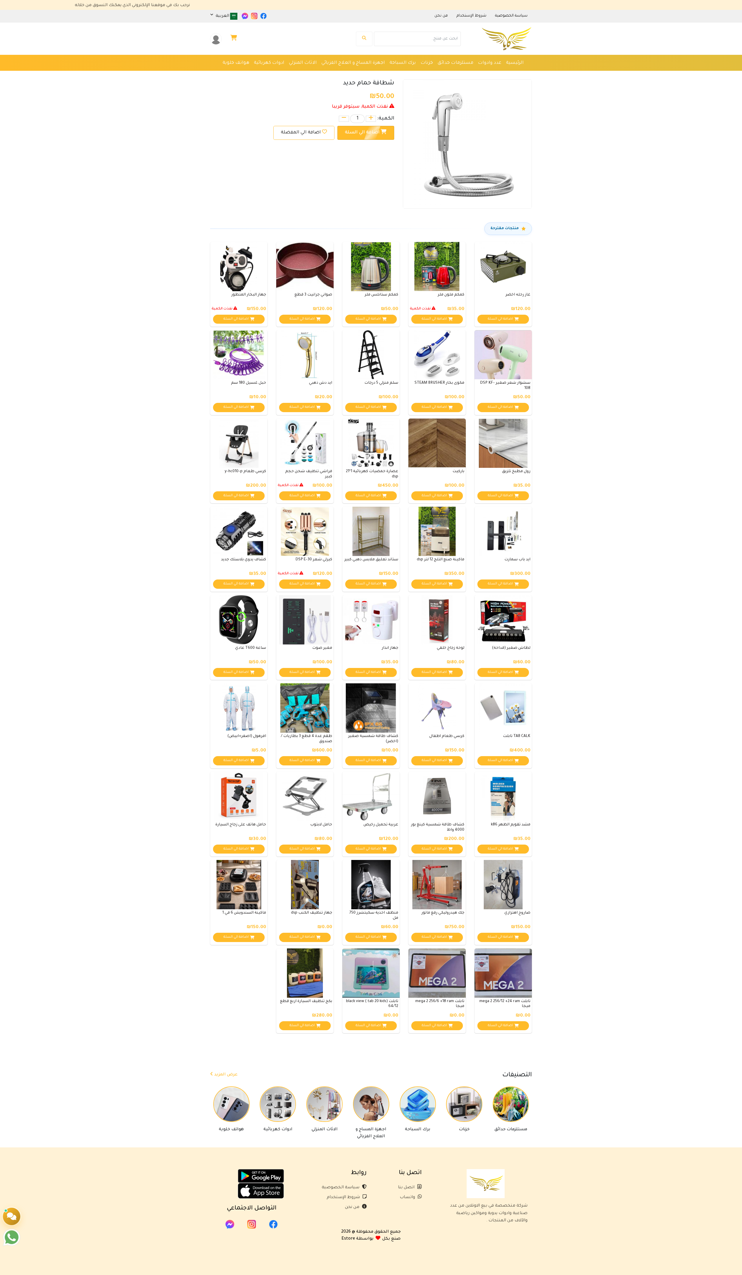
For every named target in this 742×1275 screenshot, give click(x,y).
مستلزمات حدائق (455, 63)
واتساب (408, 1197)
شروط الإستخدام (344, 1197)
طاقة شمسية (397, 75)
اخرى (519, 75)
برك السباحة (403, 63)
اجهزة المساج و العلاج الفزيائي (353, 63)
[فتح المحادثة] (11, 1216)
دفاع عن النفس (361, 75)
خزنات (427, 63)
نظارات (501, 75)
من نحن (353, 1207)
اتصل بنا (407, 1187)
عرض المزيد (225, 1075)
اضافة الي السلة (363, 132)
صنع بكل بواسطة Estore (371, 1239)
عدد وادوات (489, 63)
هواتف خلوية (236, 63)
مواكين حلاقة (474, 75)
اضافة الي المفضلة (301, 132)
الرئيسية (515, 63)
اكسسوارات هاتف (321, 75)
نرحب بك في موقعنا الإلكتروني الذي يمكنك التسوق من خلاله (196, 5)
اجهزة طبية (445, 75)
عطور (422, 75)
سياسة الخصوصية (341, 1187)
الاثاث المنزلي (303, 63)
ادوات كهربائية (269, 63)
